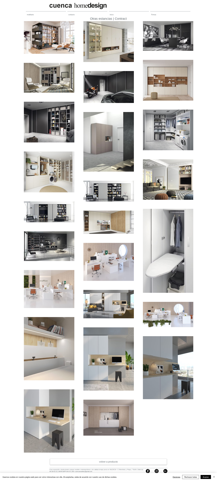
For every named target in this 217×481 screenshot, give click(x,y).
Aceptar (206, 477)
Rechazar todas (190, 477)
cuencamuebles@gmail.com (83, 471)
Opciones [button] (176, 477)
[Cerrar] (213, 477)
